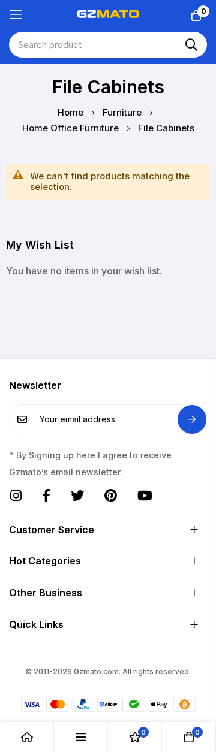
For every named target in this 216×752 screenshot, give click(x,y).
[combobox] (108, 45)
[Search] (191, 45)
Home (72, 112)
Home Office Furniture (71, 128)
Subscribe (192, 419)
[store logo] (108, 14)
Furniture (123, 112)
